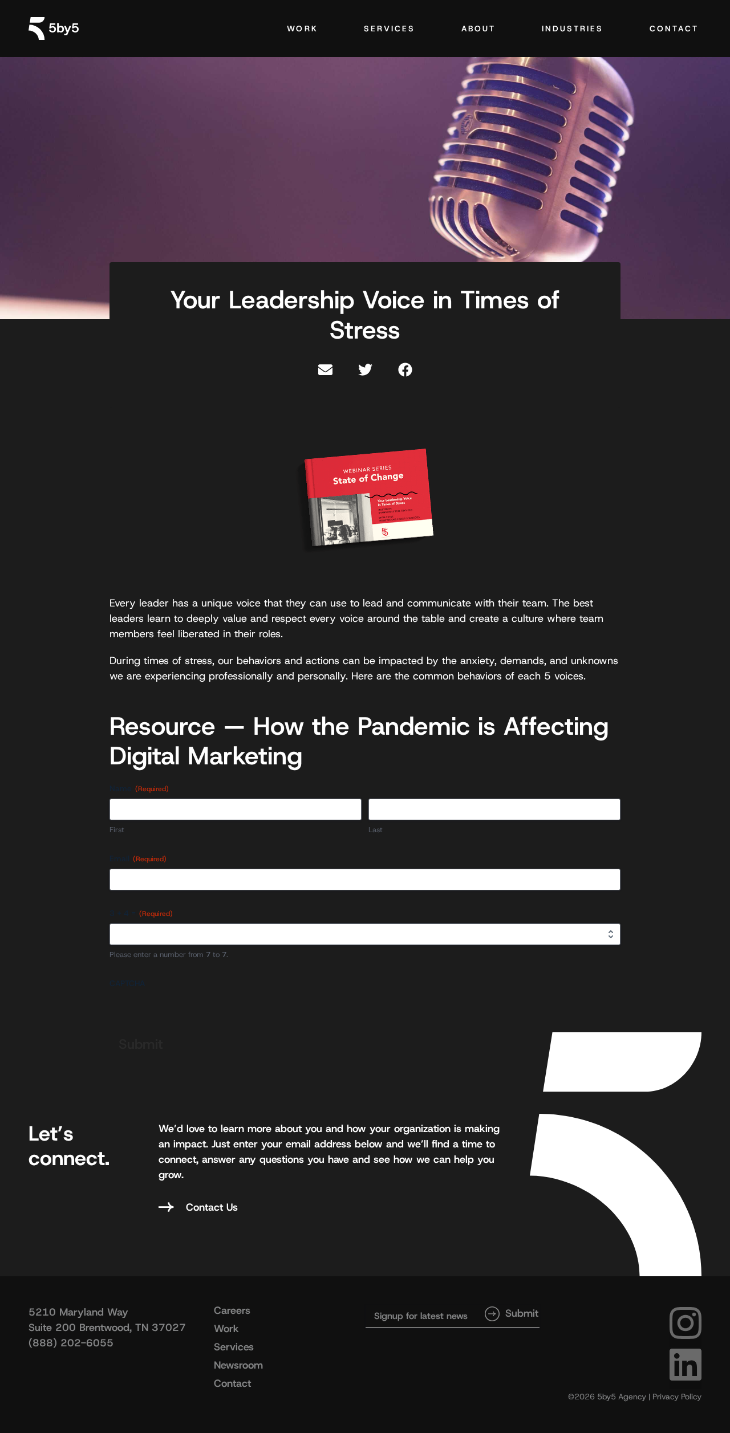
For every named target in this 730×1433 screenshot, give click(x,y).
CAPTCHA (127, 983)
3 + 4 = (141, 913)
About (478, 28)
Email (138, 858)
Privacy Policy (676, 1396)
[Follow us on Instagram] (685, 1334)
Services (390, 28)
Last (375, 829)
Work (302, 28)
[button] (325, 369)
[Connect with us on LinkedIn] (685, 1375)
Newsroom (238, 1365)
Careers (232, 1310)
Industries (573, 28)
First (117, 829)
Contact (674, 28)
